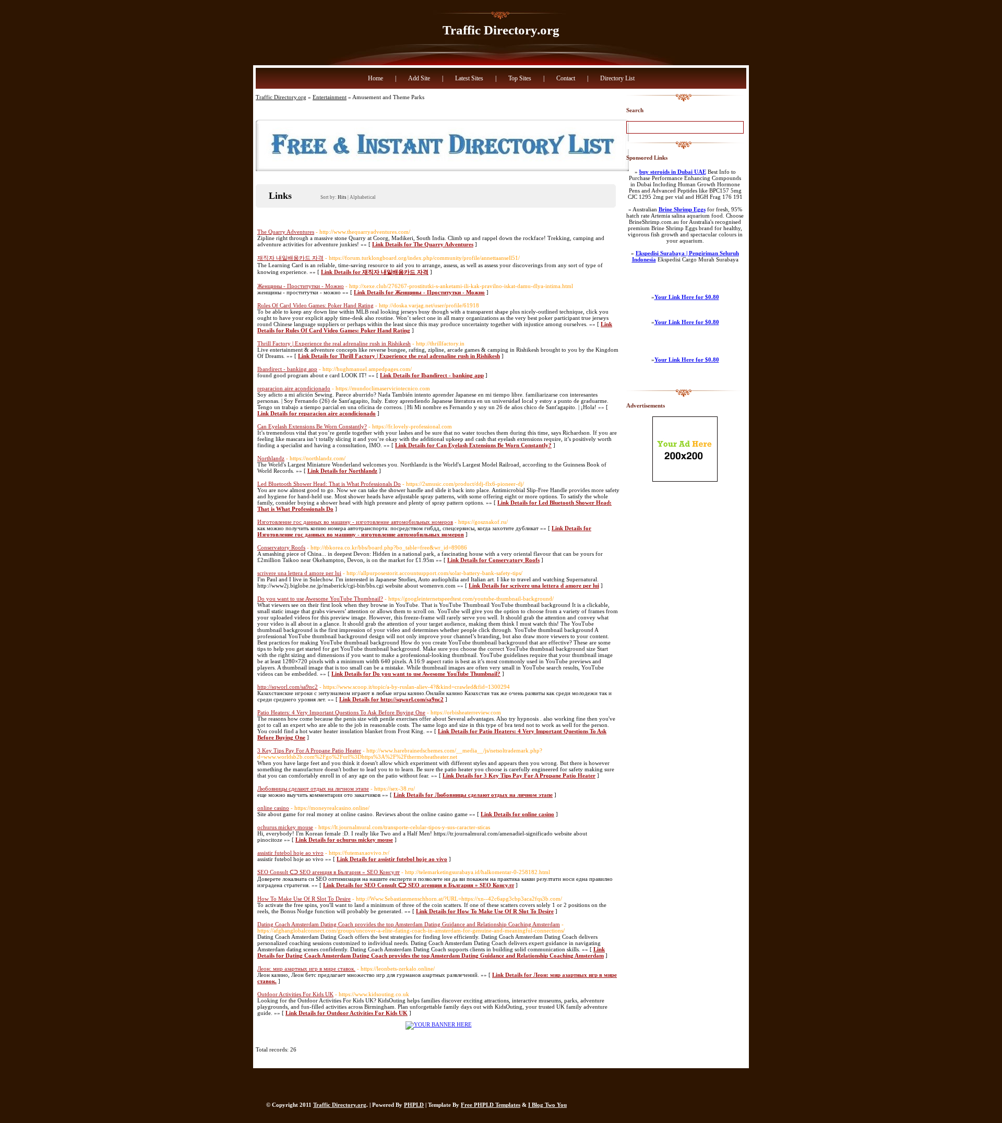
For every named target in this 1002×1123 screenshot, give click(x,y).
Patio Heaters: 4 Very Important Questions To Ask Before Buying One (341, 712)
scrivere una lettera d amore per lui (299, 573)
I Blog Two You (547, 1105)
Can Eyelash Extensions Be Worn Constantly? (312, 426)
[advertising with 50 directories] (438, 1024)
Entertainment (330, 97)
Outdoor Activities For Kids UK (295, 994)
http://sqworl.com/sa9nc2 (287, 687)
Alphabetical (363, 197)
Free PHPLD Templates (490, 1105)
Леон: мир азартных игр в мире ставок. (306, 968)
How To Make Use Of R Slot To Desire (304, 898)
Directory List (617, 78)
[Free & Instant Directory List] (442, 169)
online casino (273, 808)
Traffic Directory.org (501, 30)
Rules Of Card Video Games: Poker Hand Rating (315, 305)
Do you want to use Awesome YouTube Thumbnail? (320, 598)
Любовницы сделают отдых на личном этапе (313, 788)
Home (375, 78)
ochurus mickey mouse (285, 827)
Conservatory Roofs (281, 547)
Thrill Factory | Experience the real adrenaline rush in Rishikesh (334, 343)
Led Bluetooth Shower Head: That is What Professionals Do (329, 484)
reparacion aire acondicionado (293, 388)
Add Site (419, 78)
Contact (565, 78)
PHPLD (414, 1105)
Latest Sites (469, 78)
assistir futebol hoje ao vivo (290, 853)
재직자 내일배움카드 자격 (290, 258)
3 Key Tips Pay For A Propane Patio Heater (309, 750)
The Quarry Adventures (285, 232)
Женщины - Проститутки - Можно (300, 286)
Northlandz (270, 458)
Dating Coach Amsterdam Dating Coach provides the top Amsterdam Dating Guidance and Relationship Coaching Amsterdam (408, 924)
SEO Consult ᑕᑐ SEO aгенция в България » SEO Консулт (328, 872)
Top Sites (519, 78)
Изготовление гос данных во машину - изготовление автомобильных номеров (355, 522)
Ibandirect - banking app (287, 369)
